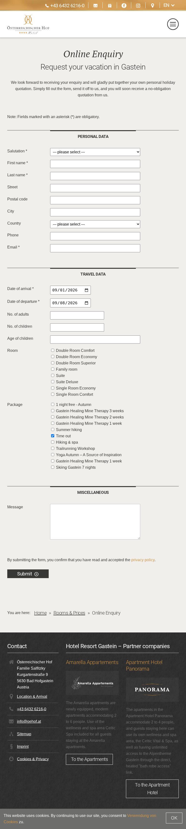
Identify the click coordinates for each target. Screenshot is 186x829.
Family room (66, 369)
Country (14, 223)
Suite (60, 376)
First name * (17, 163)
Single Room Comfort (74, 394)
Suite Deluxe (67, 382)
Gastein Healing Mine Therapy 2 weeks (90, 417)
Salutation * (17, 151)
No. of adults (18, 314)
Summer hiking (69, 430)
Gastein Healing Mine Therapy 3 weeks (90, 411)
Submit (24, 574)
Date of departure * (23, 301)
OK (174, 818)
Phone (13, 235)
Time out (63, 436)
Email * (13, 247)
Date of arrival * (20, 289)
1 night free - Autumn (73, 405)
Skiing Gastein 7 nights (76, 467)
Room (12, 350)
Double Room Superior (76, 363)
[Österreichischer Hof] (28, 24)
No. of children (19, 326)
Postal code (17, 199)
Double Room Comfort (75, 350)
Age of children (20, 338)
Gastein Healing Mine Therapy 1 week (89, 423)
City (10, 211)
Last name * (17, 175)
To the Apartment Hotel (152, 789)
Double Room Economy (76, 357)
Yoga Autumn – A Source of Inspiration (89, 455)
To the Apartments (89, 759)
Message (15, 507)
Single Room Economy (76, 388)
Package (15, 405)
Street (12, 187)
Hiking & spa (67, 442)
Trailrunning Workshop (75, 448)
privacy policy (143, 560)
